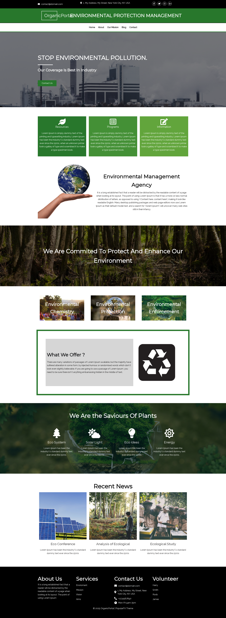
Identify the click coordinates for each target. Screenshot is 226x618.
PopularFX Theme (124, 608)
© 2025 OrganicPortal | (104, 608)
